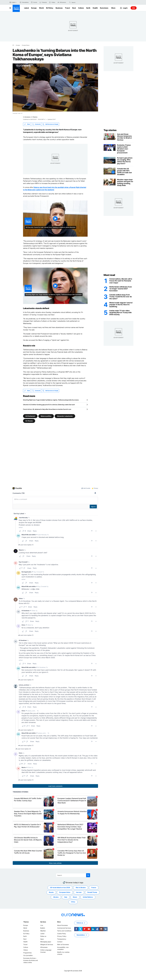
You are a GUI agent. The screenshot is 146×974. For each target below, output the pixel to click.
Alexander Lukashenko (65, 416)
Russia (51, 892)
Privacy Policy (61, 936)
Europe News (25, 45)
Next (74, 8)
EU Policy (49, 8)
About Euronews (62, 925)
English (13, 2)
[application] (55, 87)
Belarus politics (46, 416)
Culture (81, 8)
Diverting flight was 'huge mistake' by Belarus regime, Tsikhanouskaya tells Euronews (51, 400)
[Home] (13, 45)
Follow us (43, 936)
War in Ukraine (81, 887)
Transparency (61, 939)
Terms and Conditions (64, 931)
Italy (65, 897)
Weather (43, 931)
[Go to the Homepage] (16, 8)
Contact (59, 942)
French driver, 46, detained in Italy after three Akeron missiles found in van (47, 409)
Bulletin (42, 928)
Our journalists (28, 955)
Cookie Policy (61, 933)
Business (59, 8)
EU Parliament (30, 416)
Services (43, 922)
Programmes (27, 953)
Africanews (43, 947)
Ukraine (55, 897)
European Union (64, 892)
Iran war (79, 892)
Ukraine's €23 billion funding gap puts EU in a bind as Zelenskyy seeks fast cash (49, 404)
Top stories (110, 130)
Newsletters (81, 935)
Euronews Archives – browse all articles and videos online (30, 960)
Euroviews (104, 8)
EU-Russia (29, 421)
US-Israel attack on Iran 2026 (60, 887)
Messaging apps (45, 942)
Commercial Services (64, 928)
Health (95, 8)
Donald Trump (92, 892)
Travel (67, 8)
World (41, 8)
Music (75, 897)
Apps (42, 939)
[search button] (70, 2)
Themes (26, 922)
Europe (34, 8)
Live (133, 8)
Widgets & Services (46, 944)
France (93, 887)
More (59, 922)
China (73, 902)
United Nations (88, 897)
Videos (25, 950)
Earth (88, 8)
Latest (26, 8)
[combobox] (80, 2)
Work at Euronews (63, 944)
